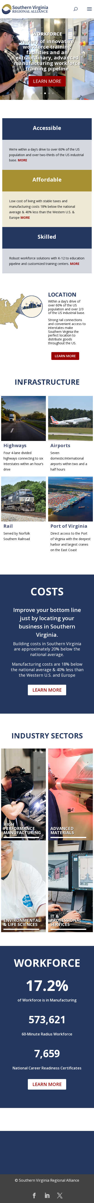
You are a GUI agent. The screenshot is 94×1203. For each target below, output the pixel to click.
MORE (25, 217)
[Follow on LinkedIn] (47, 1195)
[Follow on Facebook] (34, 1195)
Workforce (47, 34)
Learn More (47, 81)
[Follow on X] (59, 1195)
